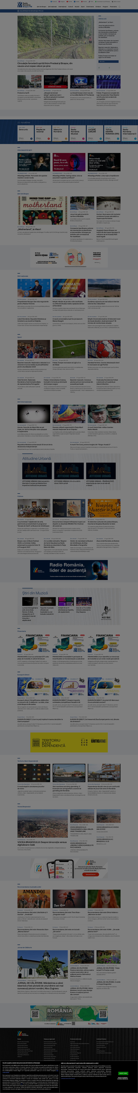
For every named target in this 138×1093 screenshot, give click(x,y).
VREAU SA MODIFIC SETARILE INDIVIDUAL (122, 1078)
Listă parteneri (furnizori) (68, 1078)
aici (21, 1083)
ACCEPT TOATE (123, 1073)
